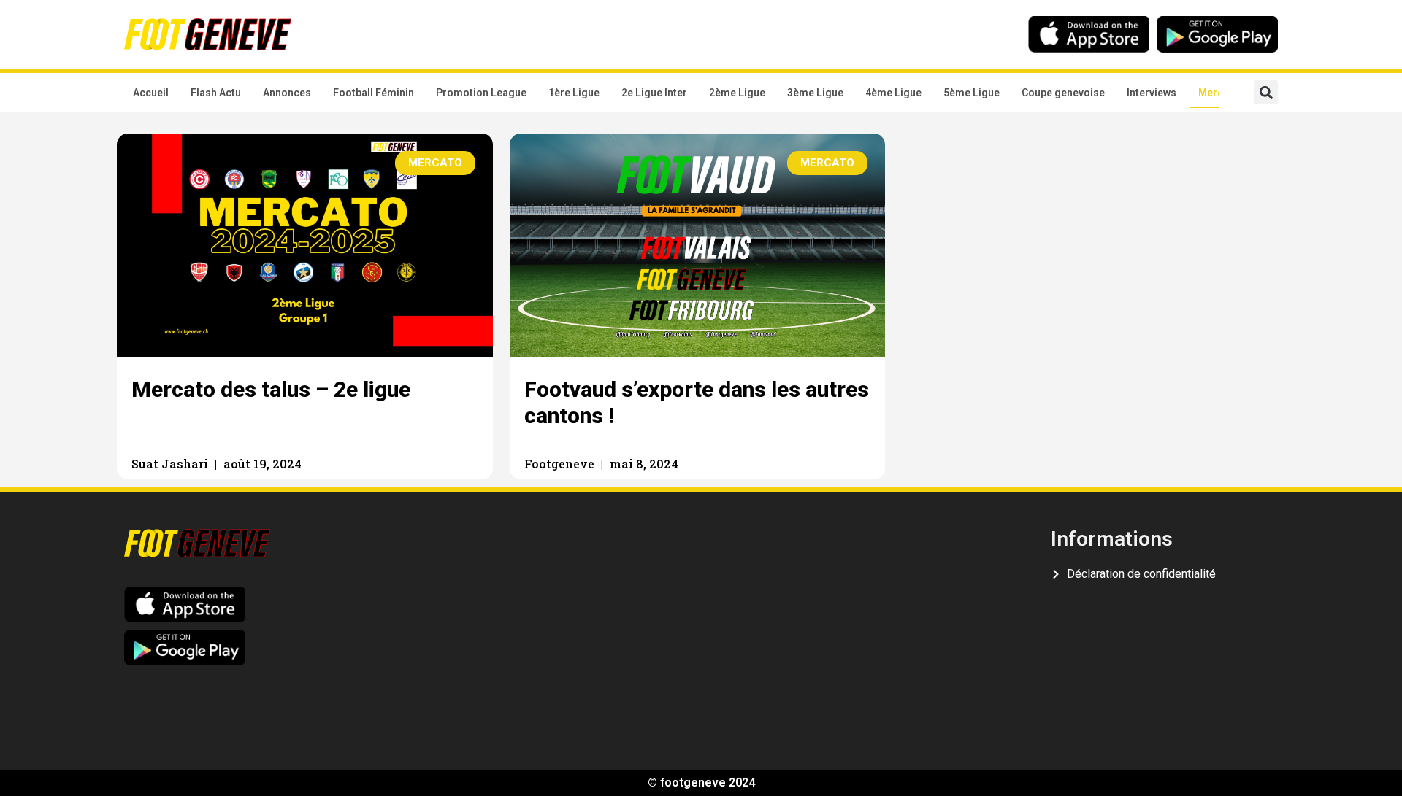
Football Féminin (373, 92)
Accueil (151, 92)
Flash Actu (216, 92)
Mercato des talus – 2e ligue (270, 389)
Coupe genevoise (1063, 92)
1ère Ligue (574, 92)
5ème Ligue (971, 92)
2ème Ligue (737, 92)
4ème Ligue (893, 92)
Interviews (1151, 92)
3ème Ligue (815, 92)
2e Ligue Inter (654, 92)
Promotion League (481, 92)
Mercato (1218, 92)
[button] (1266, 92)
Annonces (287, 92)
